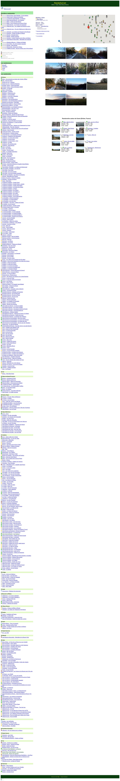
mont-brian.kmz (44, 26)
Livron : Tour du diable (69, 141)
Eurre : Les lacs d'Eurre (93, 122)
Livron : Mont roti (92, 134)
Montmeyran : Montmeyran (94, 147)
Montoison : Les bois (68, 134)
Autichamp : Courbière (93, 128)
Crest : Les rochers (92, 141)
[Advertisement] (78, 10)
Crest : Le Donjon (68, 147)
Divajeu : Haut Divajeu (69, 128)
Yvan (41, 20)
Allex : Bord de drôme (68, 122)
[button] (84, 25)
